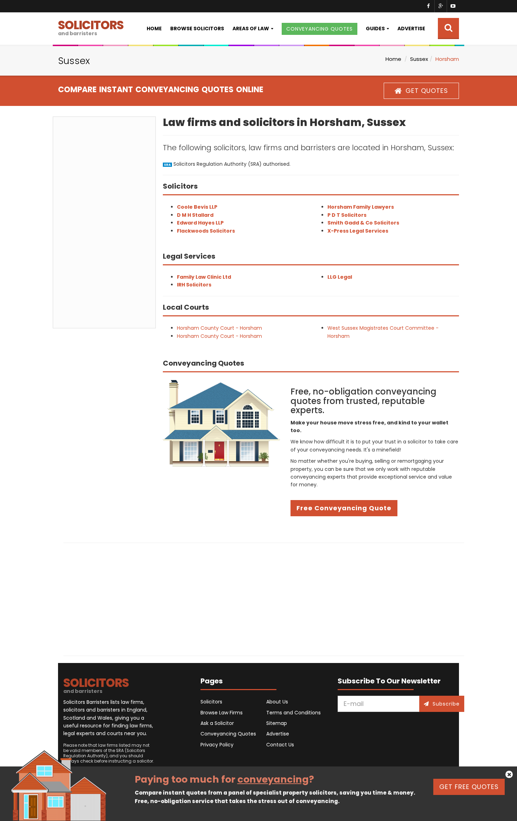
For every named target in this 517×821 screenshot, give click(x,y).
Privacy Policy (217, 744)
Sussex (419, 59)
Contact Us (280, 744)
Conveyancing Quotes (228, 733)
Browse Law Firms (221, 712)
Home (154, 28)
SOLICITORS (90, 27)
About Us (277, 701)
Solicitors (211, 701)
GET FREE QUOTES (469, 786)
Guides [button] (375, 28)
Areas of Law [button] (250, 28)
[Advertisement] (104, 222)
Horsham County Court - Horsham (219, 327)
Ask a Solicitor (217, 723)
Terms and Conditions (293, 712)
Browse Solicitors (197, 28)
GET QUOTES (427, 90)
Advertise (411, 28)
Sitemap (276, 723)
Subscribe (446, 703)
